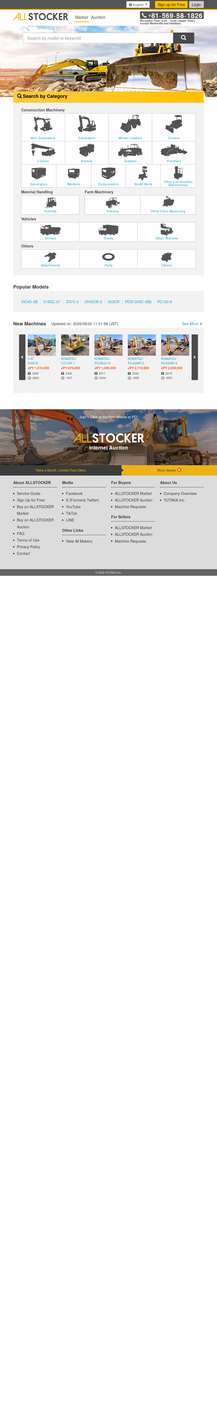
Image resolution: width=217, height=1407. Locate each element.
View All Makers (79, 549)
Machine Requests (130, 514)
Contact (23, 561)
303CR (113, 309)
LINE (70, 528)
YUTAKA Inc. (174, 508)
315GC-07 (52, 309)
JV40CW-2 (93, 309)
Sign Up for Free (31, 508)
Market (81, 17)
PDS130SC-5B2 (138, 309)
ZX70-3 (72, 309)
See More (190, 331)
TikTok (71, 521)
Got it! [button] (162, 1392)
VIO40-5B (29, 309)
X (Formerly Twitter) (82, 508)
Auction (98, 17)
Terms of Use (28, 548)
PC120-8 (164, 309)
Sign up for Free (171, 4)
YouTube (73, 514)
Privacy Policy (28, 554)
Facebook (74, 501)
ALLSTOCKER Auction (133, 508)
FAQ (20, 541)
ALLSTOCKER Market (133, 501)
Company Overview (180, 501)
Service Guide (28, 501)
